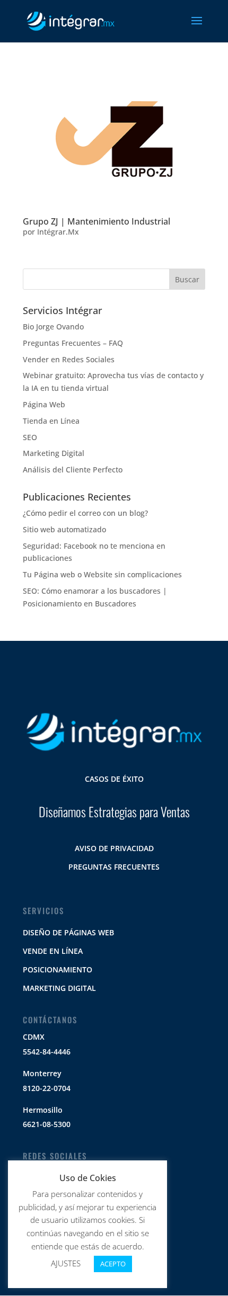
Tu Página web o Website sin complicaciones (102, 574)
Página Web (44, 404)
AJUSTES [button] (66, 1263)
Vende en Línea (53, 951)
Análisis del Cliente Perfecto (72, 469)
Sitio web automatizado (64, 529)
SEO (30, 437)
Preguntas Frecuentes (114, 867)
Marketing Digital (53, 453)
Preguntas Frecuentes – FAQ (73, 343)
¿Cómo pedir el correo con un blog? (85, 513)
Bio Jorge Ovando (53, 326)
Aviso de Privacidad (114, 848)
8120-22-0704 (47, 1088)
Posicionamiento (57, 969)
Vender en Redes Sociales (69, 359)
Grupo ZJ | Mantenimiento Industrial (96, 221)
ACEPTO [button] (113, 1263)
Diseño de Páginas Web (68, 932)
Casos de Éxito (114, 779)
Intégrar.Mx (58, 232)
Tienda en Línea (51, 421)
